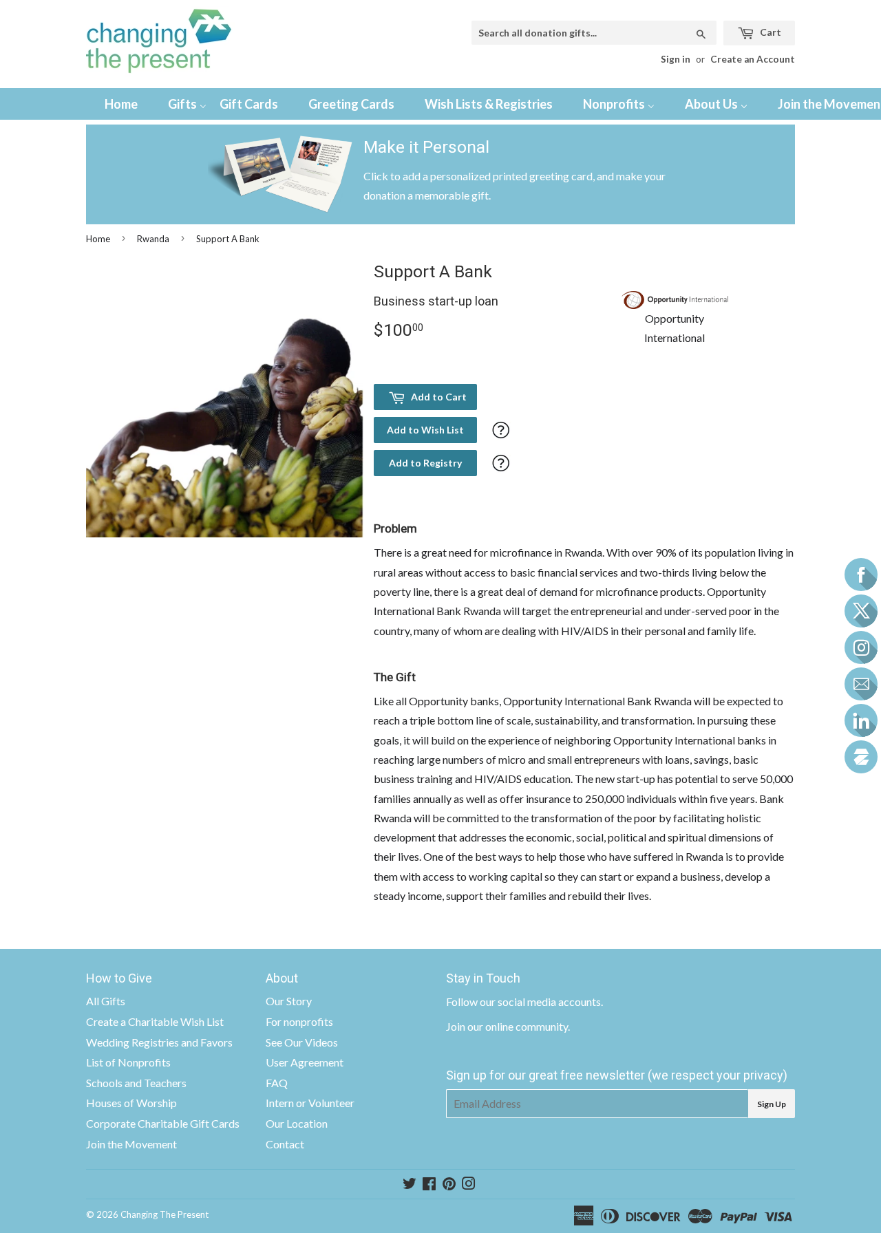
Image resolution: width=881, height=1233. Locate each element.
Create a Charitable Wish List (155, 1021)
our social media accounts (540, 1001)
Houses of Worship (131, 1102)
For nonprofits (299, 1021)
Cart (769, 32)
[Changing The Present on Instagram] (469, 1184)
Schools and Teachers (136, 1082)
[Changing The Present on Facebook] (429, 1184)
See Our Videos (302, 1042)
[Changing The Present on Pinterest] (449, 1184)
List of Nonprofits (128, 1062)
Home (98, 238)
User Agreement (304, 1062)
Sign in (675, 59)
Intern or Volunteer (310, 1102)
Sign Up (771, 1104)
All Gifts (105, 1000)
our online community (517, 1026)
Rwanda (153, 238)
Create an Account (752, 59)
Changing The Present (164, 1214)
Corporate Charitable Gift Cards (163, 1123)
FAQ (277, 1082)
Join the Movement (131, 1143)
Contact (285, 1143)
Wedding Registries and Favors (159, 1042)
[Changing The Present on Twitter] (409, 1184)
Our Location (297, 1123)
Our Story (289, 1000)
